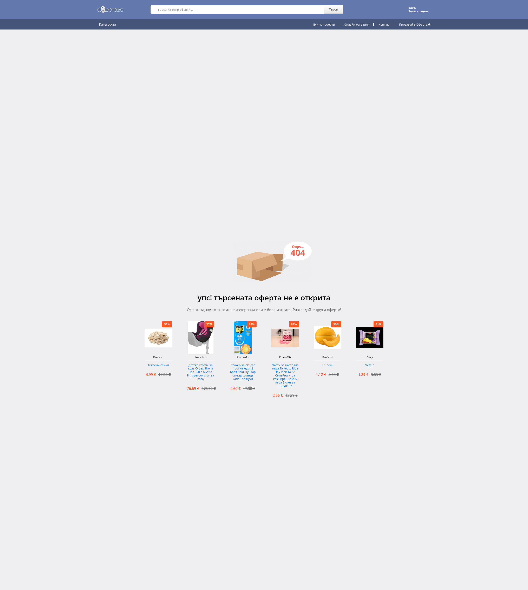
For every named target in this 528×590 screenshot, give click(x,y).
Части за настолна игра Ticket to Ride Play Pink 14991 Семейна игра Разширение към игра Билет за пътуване (285, 375)
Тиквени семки (158, 365)
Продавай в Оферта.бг (415, 24)
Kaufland (158, 357)
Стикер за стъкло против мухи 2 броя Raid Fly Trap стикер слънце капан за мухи (243, 372)
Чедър (369, 365)
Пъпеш (327, 365)
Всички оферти (324, 24)
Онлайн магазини (357, 24)
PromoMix (200, 357)
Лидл (370, 357)
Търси (333, 9)
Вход (412, 7)
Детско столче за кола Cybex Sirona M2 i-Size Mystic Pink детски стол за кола (200, 372)
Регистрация (418, 11)
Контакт (384, 24)
